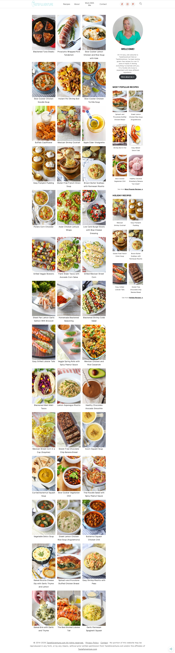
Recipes (66, 4)
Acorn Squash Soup (94, 449)
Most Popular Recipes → (134, 189)
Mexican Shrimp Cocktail (69, 142)
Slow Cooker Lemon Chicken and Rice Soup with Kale (94, 55)
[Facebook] (122, 4)
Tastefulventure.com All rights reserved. (65, 643)
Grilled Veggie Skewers (43, 274)
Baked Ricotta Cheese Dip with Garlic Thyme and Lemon (44, 583)
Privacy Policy (92, 643)
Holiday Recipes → (136, 297)
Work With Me (89, 4)
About (77, 4)
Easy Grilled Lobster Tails (43, 361)
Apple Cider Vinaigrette (94, 142)
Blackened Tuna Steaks (43, 52)
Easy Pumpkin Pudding (44, 183)
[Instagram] (127, 4)
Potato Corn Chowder (44, 227)
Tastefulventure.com (87, 649)
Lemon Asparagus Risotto (69, 405)
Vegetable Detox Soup (44, 536)
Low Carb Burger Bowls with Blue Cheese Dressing (94, 230)
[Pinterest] (133, 4)
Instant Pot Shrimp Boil (68, 99)
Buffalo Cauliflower (43, 142)
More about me (127, 77)
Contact (103, 4)
